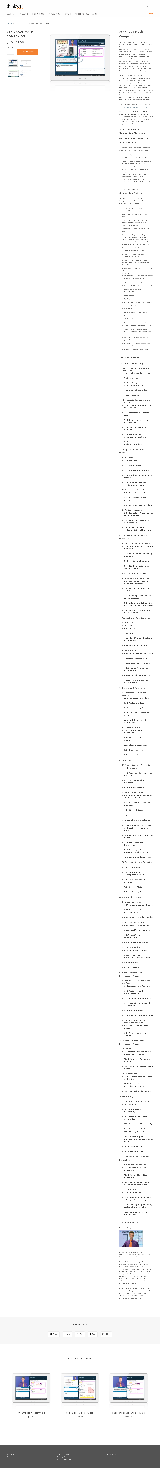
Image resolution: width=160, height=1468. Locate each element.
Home (9, 23)
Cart (151, 14)
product (19, 23)
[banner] (15, 6)
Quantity (10, 47)
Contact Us (11, 1457)
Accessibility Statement (66, 1459)
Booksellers (111, 1454)
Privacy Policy (63, 1457)
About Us (11, 1454)
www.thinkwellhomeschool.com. (133, 107)
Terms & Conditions (65, 1454)
